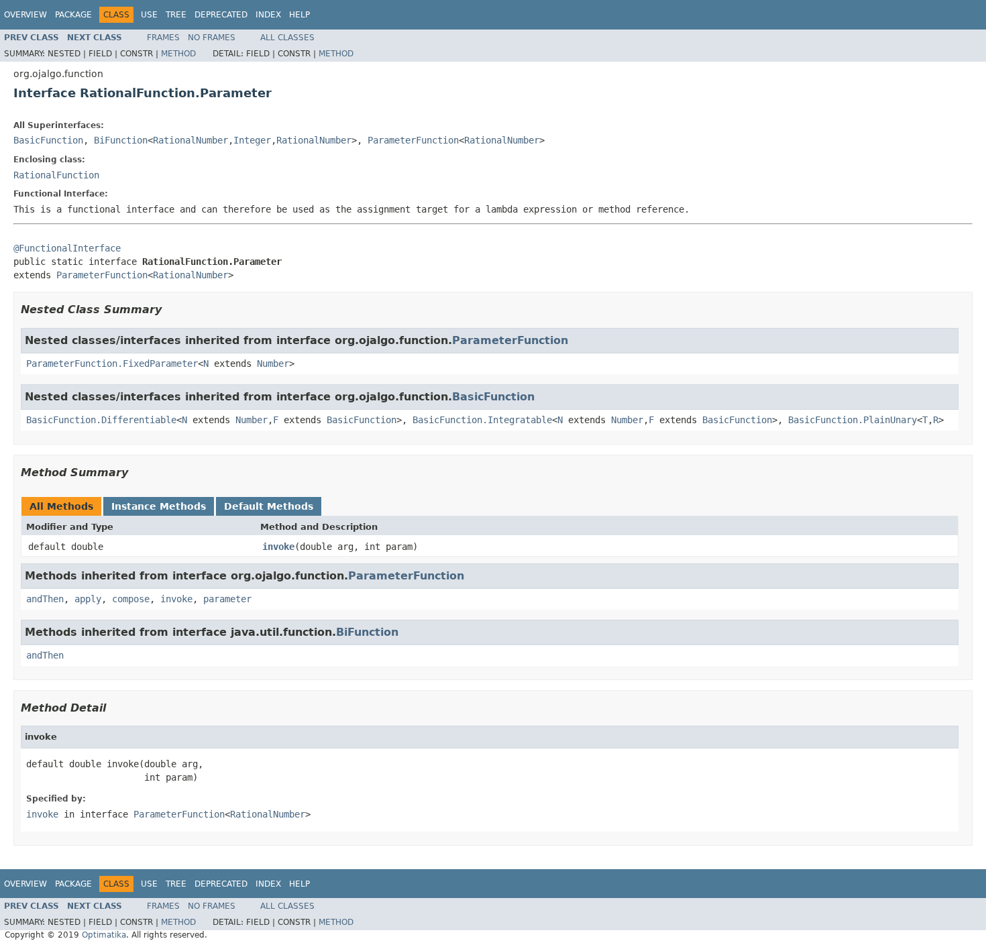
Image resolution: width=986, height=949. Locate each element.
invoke (278, 546)
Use (149, 14)
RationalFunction (56, 175)
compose (131, 599)
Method (178, 53)
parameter (227, 599)
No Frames (211, 37)
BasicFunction (48, 140)
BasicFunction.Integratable (482, 419)
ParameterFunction (413, 140)
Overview (25, 14)
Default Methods (268, 506)
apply (87, 599)
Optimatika (104, 935)
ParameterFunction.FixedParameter (112, 363)
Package (73, 14)
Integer (252, 140)
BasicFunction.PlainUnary (852, 419)
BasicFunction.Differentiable (101, 419)
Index (268, 14)
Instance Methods (158, 506)
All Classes (287, 37)
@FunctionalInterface (67, 248)
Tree (176, 14)
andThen (45, 599)
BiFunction (121, 140)
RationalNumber (190, 140)
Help (299, 14)
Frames (163, 37)
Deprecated (221, 14)
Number (273, 363)
